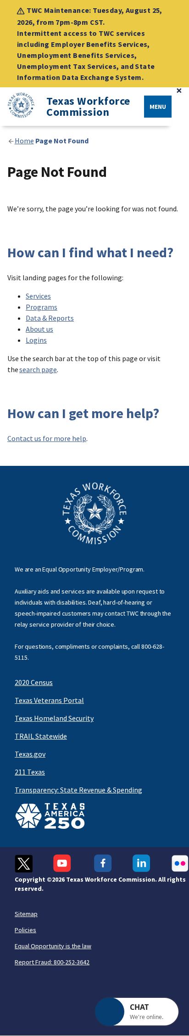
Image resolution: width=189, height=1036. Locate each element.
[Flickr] (180, 863)
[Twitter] (24, 863)
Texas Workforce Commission (88, 107)
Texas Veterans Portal (49, 700)
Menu (158, 106)
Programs (41, 306)
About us (39, 329)
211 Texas (30, 771)
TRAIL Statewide (41, 736)
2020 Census (34, 682)
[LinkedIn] (141, 863)
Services (38, 295)
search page (38, 369)
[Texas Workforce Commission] (17, 107)
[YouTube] (63, 863)
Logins (36, 340)
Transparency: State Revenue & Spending (78, 789)
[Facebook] (103, 863)
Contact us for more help (46, 438)
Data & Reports (50, 318)
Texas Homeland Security (54, 718)
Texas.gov (30, 754)
